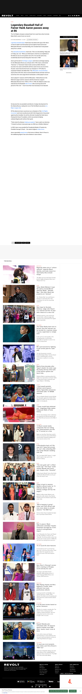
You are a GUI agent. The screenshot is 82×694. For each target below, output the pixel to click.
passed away (23, 132)
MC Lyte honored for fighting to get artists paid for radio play (46, 348)
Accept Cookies (73, 691)
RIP (23, 242)
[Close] (80, 691)
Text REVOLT (72, 669)
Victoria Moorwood (16, 39)
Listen (26, 15)
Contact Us (72, 667)
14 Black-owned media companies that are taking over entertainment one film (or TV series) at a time (46, 428)
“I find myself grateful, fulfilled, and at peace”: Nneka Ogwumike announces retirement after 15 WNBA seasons (46, 389)
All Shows (42, 666)
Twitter (76, 15)
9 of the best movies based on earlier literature (47, 605)
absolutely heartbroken (19, 51)
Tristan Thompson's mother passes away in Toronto (68, 69)
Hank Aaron (18, 242)
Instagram (68, 15)
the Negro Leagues (27, 61)
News (44, 15)
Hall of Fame (28, 83)
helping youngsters (30, 122)
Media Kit (57, 671)
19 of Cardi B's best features (46, 545)
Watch (22, 15)
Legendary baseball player (18, 42)
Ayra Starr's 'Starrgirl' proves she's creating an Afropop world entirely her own (46, 566)
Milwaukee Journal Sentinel (39, 70)
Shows (17, 15)
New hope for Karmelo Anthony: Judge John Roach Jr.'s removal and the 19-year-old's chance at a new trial (46, 309)
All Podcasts (42, 667)
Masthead (57, 667)
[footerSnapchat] (39, 687)
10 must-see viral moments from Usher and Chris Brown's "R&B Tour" (47, 645)
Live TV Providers (43, 669)
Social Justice (32, 15)
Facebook (74, 15)
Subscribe (55, 15)
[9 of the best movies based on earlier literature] (19, 611)
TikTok (70, 15)
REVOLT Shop (73, 671)
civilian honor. (41, 129)
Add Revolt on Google (32, 39)
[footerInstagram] (32, 687)
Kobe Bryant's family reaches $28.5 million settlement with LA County (68, 53)
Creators (49, 15)
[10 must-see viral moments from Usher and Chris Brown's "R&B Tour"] (19, 651)
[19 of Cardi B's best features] (19, 552)
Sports (27, 242)
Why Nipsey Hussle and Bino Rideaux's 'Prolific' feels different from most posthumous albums (46, 587)
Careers (56, 672)
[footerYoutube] (49, 687)
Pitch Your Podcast (43, 671)
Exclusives (39, 15)
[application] (71, 681)
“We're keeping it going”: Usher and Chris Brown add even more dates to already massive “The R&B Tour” (46, 507)
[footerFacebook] (42, 687)
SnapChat (72, 15)
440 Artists (42, 674)
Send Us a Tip (58, 669)
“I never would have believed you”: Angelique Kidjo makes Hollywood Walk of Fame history (46, 409)
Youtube (78, 15)
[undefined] (69, 45)
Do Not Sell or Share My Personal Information (58, 691)
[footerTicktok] (35, 687)
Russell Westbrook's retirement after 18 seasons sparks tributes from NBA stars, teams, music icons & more (46, 627)
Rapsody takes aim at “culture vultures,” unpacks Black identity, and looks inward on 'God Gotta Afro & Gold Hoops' (47, 271)
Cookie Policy (5, 692)
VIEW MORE (68, 72)
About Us (57, 666)
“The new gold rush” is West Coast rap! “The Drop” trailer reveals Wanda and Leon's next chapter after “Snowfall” (46, 467)
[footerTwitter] (46, 687)
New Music (39, 266)
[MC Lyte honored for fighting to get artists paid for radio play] (19, 353)
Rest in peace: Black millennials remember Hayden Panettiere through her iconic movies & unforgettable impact (46, 527)
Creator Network (43, 672)
